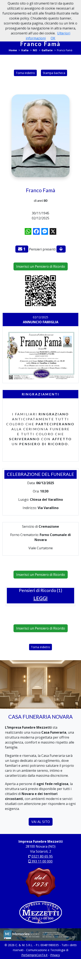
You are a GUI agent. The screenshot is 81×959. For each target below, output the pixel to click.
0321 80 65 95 (42, 856)
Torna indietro (25, 73)
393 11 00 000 (42, 861)
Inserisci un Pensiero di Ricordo (40, 266)
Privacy (55, 955)
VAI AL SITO (40, 821)
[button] (40, 598)
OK (53, 38)
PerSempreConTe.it (34, 955)
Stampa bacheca (54, 73)
